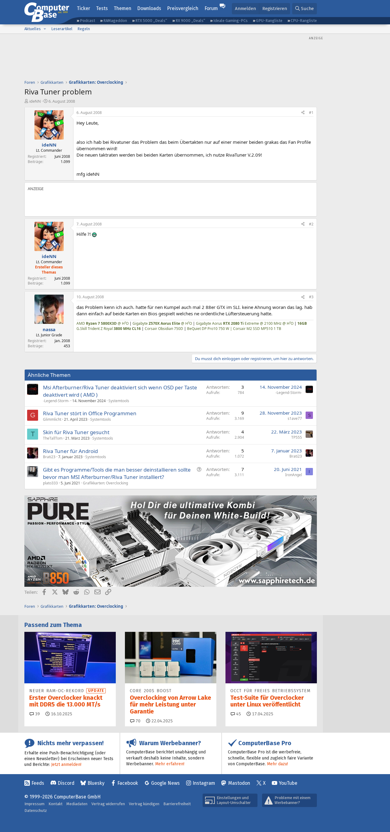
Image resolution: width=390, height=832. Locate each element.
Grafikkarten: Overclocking (105, 483)
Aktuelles (32, 29)
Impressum (34, 804)
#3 (311, 296)
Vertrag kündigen (144, 804)
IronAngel (293, 474)
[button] (45, 29)
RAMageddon (115, 20)
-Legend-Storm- (56, 400)
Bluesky (96, 783)
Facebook (127, 783)
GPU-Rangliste (269, 20)
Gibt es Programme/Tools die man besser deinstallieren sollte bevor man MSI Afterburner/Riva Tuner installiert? (117, 473)
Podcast (87, 20)
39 (37, 714)
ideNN (35, 101)
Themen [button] (122, 8)
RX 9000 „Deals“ (190, 20)
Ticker (83, 8)
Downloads (149, 8)
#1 (311, 112)
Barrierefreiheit (177, 804)
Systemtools (118, 400)
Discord (66, 783)
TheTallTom (52, 438)
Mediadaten (76, 804)
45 (238, 714)
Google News (165, 783)
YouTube (288, 783)
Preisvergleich (182, 8)
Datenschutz (35, 810)
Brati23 (49, 456)
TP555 (296, 437)
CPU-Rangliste (304, 20)
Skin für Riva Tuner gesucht (76, 432)
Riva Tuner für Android (70, 451)
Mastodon (239, 783)
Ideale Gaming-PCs (230, 20)
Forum (211, 8)
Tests (102, 8)
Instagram (204, 783)
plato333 (50, 483)
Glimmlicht (52, 419)
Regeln (83, 29)
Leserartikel (62, 29)
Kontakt (55, 804)
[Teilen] (303, 112)
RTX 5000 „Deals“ (151, 20)
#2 (311, 224)
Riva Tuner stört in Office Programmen (89, 413)
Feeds (37, 783)
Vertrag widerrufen (108, 804)
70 (137, 721)
